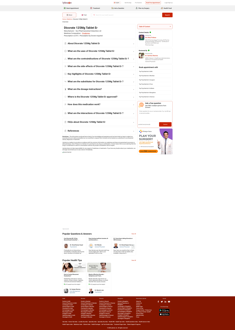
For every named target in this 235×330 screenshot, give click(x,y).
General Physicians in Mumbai (89, 303)
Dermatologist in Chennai (105, 310)
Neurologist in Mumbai (87, 311)
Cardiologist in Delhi (67, 304)
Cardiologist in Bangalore (124, 306)
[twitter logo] (162, 302)
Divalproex (86, 33)
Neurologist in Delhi (67, 311)
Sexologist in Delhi (67, 317)
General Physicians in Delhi (69, 303)
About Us (138, 301)
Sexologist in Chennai (104, 317)
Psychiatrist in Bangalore (124, 309)
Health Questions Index (132, 321)
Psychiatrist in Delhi (67, 308)
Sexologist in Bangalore (124, 318)
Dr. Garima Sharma (151, 55)
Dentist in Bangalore (123, 301)
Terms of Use (139, 308)
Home (64, 19)
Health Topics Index (67, 324)
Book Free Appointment (153, 2)
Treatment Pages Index (120, 324)
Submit (165, 124)
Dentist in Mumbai (85, 301)
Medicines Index (78, 324)
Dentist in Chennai (104, 301)
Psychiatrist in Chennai (105, 308)
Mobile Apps (139, 306)
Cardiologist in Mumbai (87, 304)
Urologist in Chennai (104, 313)
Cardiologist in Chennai (105, 304)
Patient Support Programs (134, 324)
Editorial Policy (140, 315)
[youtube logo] (169, 302)
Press (137, 317)
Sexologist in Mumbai (86, 317)
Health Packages (95, 324)
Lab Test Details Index (107, 324)
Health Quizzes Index (144, 321)
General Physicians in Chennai (107, 303)
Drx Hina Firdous (150, 37)
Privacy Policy (139, 313)
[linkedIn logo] (165, 302)
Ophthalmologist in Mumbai (88, 315)
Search (167, 15)
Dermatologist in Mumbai (87, 310)
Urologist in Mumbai (86, 313)
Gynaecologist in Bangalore (125, 308)
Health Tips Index (120, 321)
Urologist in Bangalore (123, 315)
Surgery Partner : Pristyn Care (144, 310)
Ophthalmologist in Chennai (106, 315)
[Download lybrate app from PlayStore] (164, 311)
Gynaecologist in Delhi (68, 306)
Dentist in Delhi (66, 301)
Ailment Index (87, 324)
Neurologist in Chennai (105, 311)
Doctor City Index (72, 321)
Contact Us (139, 303)
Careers (138, 304)
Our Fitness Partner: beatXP (143, 311)
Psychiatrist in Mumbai (87, 308)
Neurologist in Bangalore (124, 313)
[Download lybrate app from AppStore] (164, 315)
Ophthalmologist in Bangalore (125, 316)
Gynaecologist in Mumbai (87, 306)
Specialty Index (93, 321)
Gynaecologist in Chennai (105, 306)
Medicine (69, 19)
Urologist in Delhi (66, 313)
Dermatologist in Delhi (68, 310)
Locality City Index (83, 321)
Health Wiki (112, 321)
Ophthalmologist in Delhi (68, 315)
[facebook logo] (158, 302)
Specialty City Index (103, 321)
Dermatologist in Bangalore (125, 311)
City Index (65, 321)
